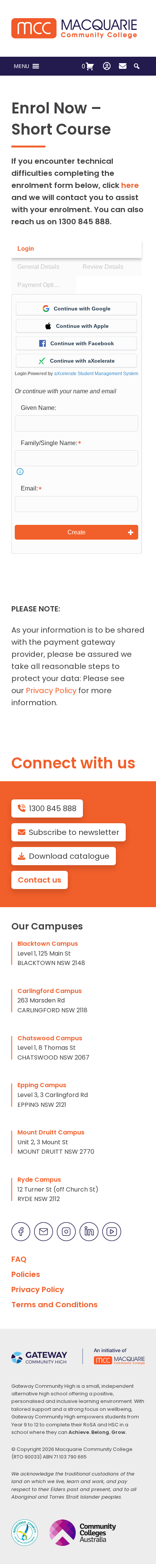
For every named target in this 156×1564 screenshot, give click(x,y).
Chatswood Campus (49, 1038)
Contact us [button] (39, 880)
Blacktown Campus (47, 943)
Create (76, 532)
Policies (25, 1274)
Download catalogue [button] (69, 856)
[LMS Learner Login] (107, 66)
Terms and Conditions (54, 1304)
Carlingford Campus (49, 991)
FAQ (19, 1259)
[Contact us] (122, 66)
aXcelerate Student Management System (96, 373)
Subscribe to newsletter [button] (74, 832)
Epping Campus (41, 1085)
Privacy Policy (51, 690)
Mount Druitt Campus (50, 1132)
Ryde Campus (39, 1179)
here (130, 185)
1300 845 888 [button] (52, 808)
